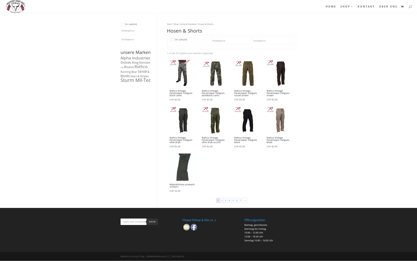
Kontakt (366, 6)
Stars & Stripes (139, 76)
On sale (181, 39)
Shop (345, 6)
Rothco (141, 66)
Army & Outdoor (188, 24)
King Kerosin (141, 62)
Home (331, 6)
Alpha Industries (135, 58)
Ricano (129, 67)
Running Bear (129, 72)
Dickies (126, 62)
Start (169, 24)
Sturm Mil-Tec (136, 80)
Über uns (388, 6)
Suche (152, 221)
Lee (122, 67)
